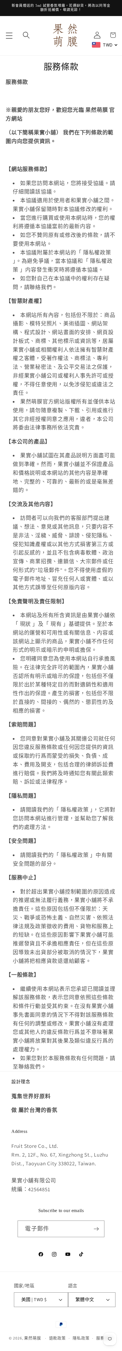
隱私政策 (81, 1338)
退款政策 (57, 1338)
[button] (9, 35)
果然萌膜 (32, 1338)
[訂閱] (96, 1229)
